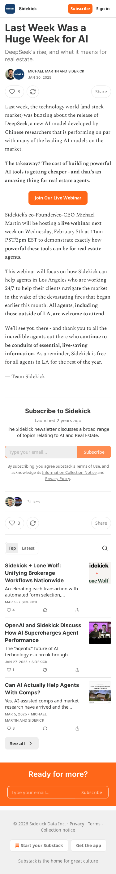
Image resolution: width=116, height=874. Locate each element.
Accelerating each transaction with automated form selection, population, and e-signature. (41, 591)
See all (17, 743)
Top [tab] (12, 548)
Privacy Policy (57, 478)
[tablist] (21, 548)
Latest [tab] (28, 548)
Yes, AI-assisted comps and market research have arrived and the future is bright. (42, 703)
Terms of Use (88, 466)
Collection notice (58, 830)
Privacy (77, 824)
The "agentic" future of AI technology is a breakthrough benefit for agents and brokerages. (42, 651)
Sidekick (76, 71)
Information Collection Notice (69, 472)
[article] (58, 588)
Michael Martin (43, 71)
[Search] (105, 548)
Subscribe (80, 8)
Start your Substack (42, 845)
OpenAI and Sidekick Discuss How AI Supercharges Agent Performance (43, 632)
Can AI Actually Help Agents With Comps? (42, 689)
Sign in (103, 8)
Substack (27, 861)
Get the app (88, 845)
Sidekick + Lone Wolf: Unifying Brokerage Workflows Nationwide (34, 572)
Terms (94, 824)
